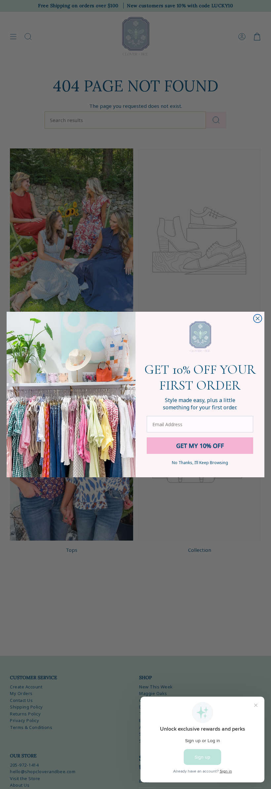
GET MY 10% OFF (200, 446)
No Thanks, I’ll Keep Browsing (200, 462)
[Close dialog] (257, 318)
